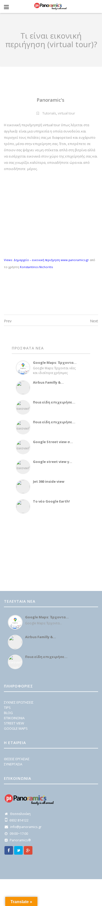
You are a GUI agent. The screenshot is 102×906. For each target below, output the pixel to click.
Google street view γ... (52, 461)
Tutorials (49, 113)
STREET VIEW (14, 723)
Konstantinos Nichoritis (36, 267)
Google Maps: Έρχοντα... (55, 362)
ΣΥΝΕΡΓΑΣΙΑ (13, 764)
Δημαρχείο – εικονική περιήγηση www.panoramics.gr (51, 260)
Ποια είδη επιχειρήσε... (54, 402)
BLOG (8, 712)
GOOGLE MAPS (16, 728)
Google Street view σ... (53, 441)
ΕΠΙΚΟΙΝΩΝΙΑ (14, 718)
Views (8, 260)
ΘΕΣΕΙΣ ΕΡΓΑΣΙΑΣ (17, 759)
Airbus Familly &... (48, 382)
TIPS (7, 707)
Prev (8, 320)
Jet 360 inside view (48, 481)
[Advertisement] (44, 551)
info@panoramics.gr (26, 827)
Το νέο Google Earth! (51, 501)
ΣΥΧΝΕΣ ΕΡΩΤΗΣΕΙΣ (18, 702)
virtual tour (66, 113)
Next (94, 320)
